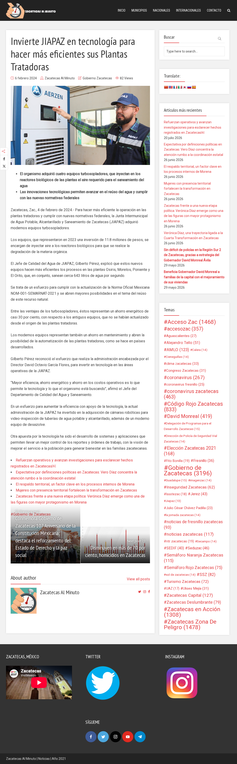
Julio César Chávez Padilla (189, 508)
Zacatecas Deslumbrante (194, 602)
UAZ (172, 588)
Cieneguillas (177, 357)
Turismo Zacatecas (188, 581)
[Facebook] (91, 736)
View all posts (138, 579)
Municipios (139, 10)
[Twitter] (103, 736)
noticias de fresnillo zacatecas (193, 524)
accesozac (185, 329)
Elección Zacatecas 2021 (190, 450)
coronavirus (186, 377)
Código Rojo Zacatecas (193, 406)
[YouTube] (127, 736)
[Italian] (180, 87)
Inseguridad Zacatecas (190, 487)
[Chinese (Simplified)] (166, 87)
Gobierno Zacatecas (97, 78)
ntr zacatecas (180, 541)
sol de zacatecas (181, 574)
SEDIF (175, 548)
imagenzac (201, 480)
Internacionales (188, 10)
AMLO (178, 349)
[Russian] (189, 87)
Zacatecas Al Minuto (60, 78)
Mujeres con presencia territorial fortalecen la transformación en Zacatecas (76, 490)
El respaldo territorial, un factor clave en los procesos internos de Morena (75, 484)
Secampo (207, 541)
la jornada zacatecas (183, 515)
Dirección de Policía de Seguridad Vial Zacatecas (190, 438)
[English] (170, 87)
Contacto (214, 10)
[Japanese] (184, 87)
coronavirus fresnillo (185, 384)
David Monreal (189, 416)
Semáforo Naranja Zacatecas (193, 558)
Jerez (198, 494)
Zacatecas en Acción (192, 612)
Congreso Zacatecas (186, 370)
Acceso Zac (192, 322)
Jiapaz (173, 501)
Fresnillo (203, 460)
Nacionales (161, 10)
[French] (175, 87)
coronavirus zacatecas (191, 394)
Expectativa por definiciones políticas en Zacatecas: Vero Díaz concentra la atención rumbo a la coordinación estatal (193, 149)
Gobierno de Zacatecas (188, 470)
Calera (199, 350)
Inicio (121, 10)
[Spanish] (194, 87)
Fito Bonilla (178, 461)
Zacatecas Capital (190, 595)
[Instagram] (115, 736)
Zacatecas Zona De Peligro (190, 624)
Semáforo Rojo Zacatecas (194, 567)
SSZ (207, 574)
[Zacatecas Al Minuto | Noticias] (31, 10)
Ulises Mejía (196, 588)
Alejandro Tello (183, 342)
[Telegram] (140, 736)
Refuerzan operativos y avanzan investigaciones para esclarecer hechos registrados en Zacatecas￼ (192, 127)
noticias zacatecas (190, 534)
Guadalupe (176, 480)
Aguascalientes (181, 336)
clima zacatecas (182, 364)
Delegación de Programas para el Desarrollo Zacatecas (187, 426)
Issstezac (176, 494)
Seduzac (198, 548)
